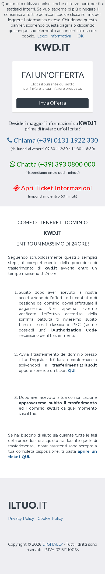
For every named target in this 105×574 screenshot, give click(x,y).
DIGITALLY (52, 544)
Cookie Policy (50, 518)
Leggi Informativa (54, 36)
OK (80, 36)
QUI (71, 370)
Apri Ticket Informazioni (56, 188)
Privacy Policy (21, 518)
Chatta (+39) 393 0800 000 (55, 164)
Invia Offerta (52, 103)
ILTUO (27, 505)
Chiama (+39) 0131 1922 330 (55, 140)
